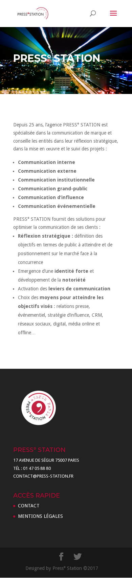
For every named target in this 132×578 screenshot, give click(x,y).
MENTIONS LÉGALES (40, 516)
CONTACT (29, 505)
